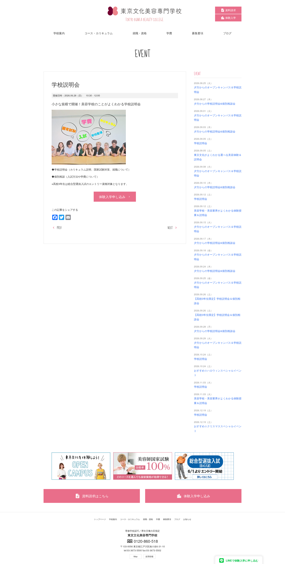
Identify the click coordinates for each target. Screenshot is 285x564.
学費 (158, 519)
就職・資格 (148, 519)
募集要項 (167, 519)
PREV (59, 228)
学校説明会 (200, 143)
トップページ (100, 519)
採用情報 (149, 556)
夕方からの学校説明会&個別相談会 (214, 103)
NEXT (170, 228)
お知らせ (187, 519)
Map (136, 556)
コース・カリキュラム (130, 519)
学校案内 (113, 519)
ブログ (177, 519)
